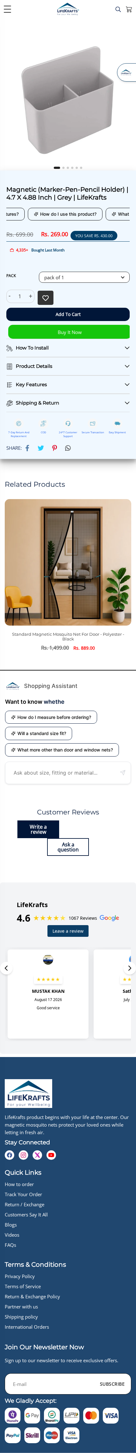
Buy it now (68, 332)
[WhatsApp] (68, 448)
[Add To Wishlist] (45, 298)
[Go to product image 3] (68, 168)
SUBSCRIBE (112, 1384)
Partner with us (21, 1306)
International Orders (27, 1327)
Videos (12, 1235)
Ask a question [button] (68, 847)
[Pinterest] (54, 448)
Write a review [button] (38, 829)
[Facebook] (27, 448)
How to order (19, 1184)
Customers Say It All (26, 1214)
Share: (14, 448)
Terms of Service (23, 1286)
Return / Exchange (24, 1204)
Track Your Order (23, 1194)
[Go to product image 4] (72, 168)
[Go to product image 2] (63, 168)
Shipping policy (21, 1317)
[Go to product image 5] (77, 168)
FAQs (10, 1245)
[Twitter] (41, 448)
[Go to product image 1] (57, 168)
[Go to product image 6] (81, 168)
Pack (11, 275)
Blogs (11, 1224)
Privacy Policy (20, 1276)
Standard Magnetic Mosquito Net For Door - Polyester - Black (61, 637)
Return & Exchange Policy (32, 1296)
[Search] (118, 9)
